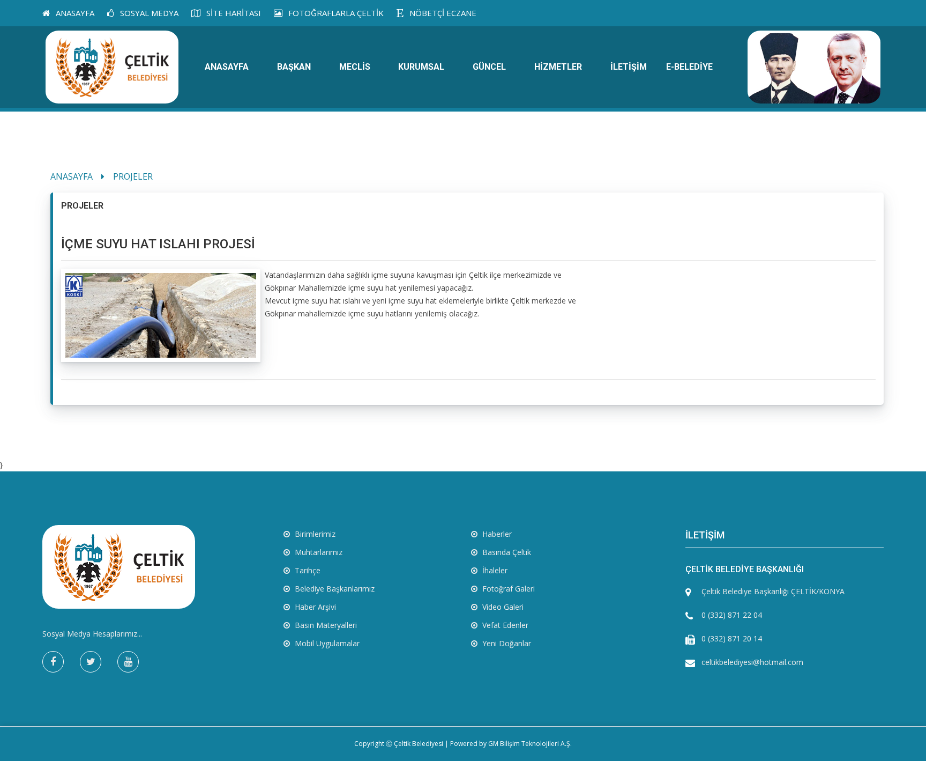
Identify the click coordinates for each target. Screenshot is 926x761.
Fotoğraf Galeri (507, 588)
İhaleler (493, 570)
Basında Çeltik (505, 552)
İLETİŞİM (628, 67)
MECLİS (354, 67)
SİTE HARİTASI (232, 13)
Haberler (496, 534)
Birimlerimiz (314, 534)
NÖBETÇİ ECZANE (441, 13)
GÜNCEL (489, 67)
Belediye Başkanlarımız (334, 588)
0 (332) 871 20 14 (731, 638)
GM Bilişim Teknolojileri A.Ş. (530, 743)
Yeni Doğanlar (505, 643)
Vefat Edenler (504, 625)
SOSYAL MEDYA (148, 13)
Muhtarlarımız (317, 552)
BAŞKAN (294, 67)
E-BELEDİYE (689, 67)
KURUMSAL (421, 67)
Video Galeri (502, 607)
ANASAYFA (74, 13)
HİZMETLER (558, 67)
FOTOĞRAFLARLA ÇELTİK (335, 13)
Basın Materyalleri (325, 625)
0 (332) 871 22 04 (731, 615)
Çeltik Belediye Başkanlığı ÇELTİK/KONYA (773, 591)
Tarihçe (306, 570)
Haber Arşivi (314, 607)
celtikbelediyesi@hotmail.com (752, 662)
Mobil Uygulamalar (326, 643)
